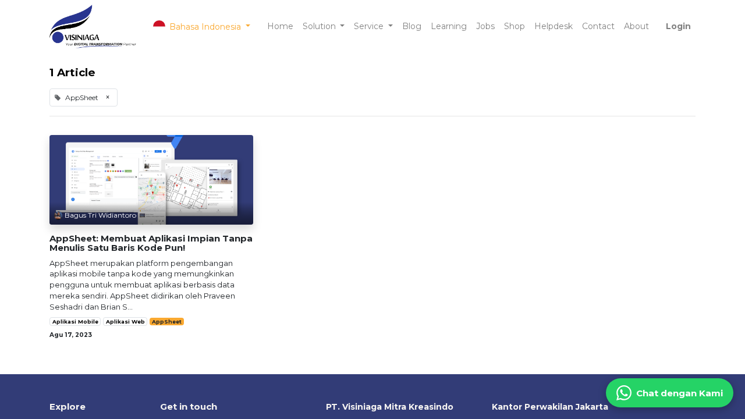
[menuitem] (280, 26)
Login (678, 26)
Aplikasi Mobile (75, 321)
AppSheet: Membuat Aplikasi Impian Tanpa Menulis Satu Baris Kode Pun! (151, 243)
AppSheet (167, 321)
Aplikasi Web (125, 321)
